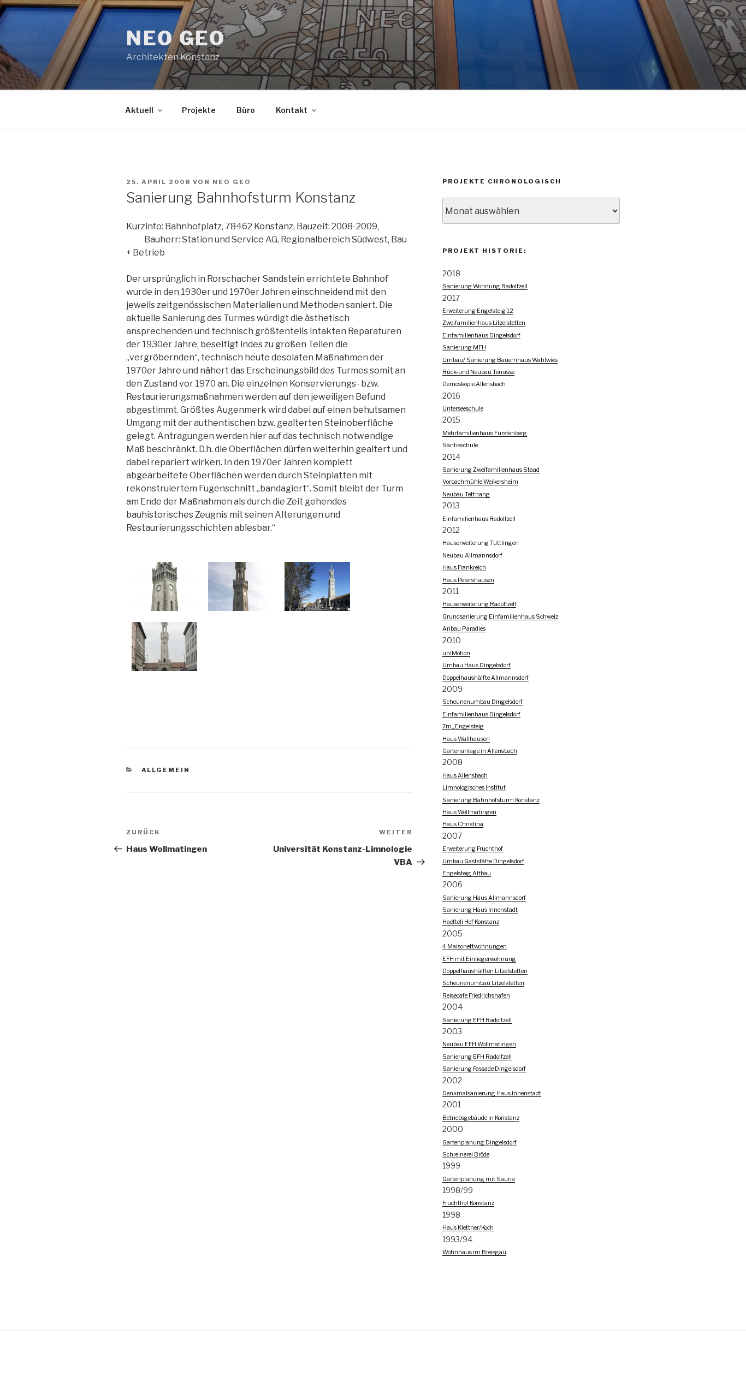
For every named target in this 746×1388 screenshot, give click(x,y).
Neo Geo (231, 182)
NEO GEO (176, 38)
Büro (245, 110)
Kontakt (291, 110)
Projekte (199, 110)
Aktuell (139, 110)
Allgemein (166, 770)
